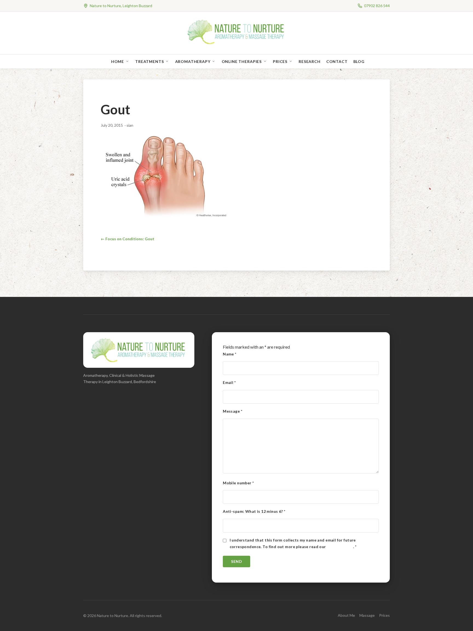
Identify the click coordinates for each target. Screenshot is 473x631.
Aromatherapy (192, 61)
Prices (280, 61)
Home (117, 61)
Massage (367, 615)
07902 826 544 (377, 5)
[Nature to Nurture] (236, 43)
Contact (337, 61)
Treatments (149, 61)
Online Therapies (242, 61)
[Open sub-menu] (128, 61)
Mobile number (238, 483)
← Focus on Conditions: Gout (127, 238)
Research (310, 61)
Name (229, 354)
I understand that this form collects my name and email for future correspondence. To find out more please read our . (293, 543)
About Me (346, 615)
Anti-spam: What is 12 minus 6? (254, 511)
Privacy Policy (340, 546)
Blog (359, 61)
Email (229, 382)
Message (232, 411)
